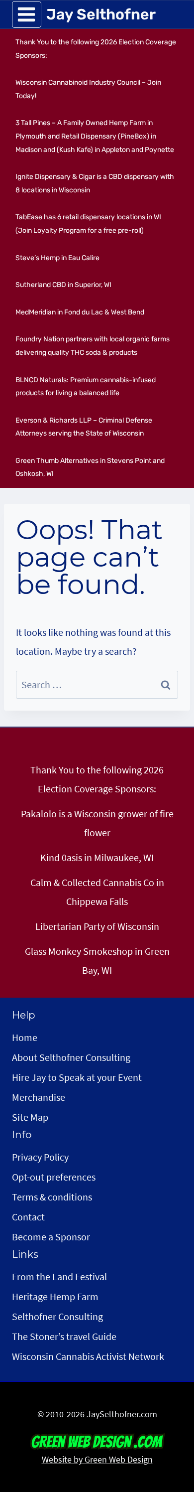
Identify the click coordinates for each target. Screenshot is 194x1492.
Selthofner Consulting (57, 1316)
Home (24, 1037)
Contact (28, 1216)
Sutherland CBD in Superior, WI (63, 285)
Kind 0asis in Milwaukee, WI (97, 857)
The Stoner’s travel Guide (64, 1336)
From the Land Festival (59, 1276)
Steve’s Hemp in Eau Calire (57, 258)
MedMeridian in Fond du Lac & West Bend (79, 312)
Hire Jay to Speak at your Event (77, 1077)
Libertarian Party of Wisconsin (97, 926)
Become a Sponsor (51, 1236)
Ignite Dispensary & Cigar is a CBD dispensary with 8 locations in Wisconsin (94, 183)
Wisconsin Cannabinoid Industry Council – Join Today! (88, 89)
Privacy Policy (40, 1157)
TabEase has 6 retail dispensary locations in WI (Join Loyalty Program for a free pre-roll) (88, 224)
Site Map (30, 1117)
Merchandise (38, 1097)
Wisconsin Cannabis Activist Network (88, 1356)
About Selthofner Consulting (71, 1057)
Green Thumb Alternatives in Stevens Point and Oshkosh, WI (90, 467)
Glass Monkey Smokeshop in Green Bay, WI (97, 960)
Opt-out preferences (54, 1177)
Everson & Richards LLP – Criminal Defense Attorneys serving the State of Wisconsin (83, 427)
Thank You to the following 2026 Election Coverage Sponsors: (95, 49)
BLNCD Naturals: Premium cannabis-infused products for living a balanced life (85, 387)
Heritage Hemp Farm (55, 1296)
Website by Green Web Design (97, 1459)
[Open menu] (26, 14)
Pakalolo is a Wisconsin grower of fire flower (97, 823)
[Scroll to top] (168, 1426)
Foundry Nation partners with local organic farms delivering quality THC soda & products (92, 346)
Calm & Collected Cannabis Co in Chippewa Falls (97, 891)
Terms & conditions (52, 1197)
